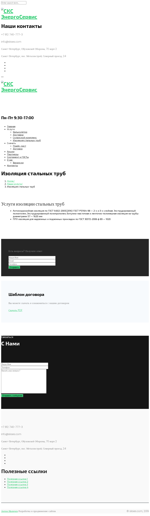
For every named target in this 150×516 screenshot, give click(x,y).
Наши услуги (14, 183)
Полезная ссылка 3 (17, 484)
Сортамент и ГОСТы (18, 157)
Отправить (14, 267)
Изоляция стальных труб (27, 140)
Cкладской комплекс (25, 137)
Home (10, 181)
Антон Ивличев (9, 511)
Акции (10, 151)
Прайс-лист (19, 145)
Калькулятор (20, 131)
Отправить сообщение (12, 395)
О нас (10, 159)
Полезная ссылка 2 (17, 481)
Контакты (12, 165)
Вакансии (18, 162)
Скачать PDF (15, 310)
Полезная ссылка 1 (17, 478)
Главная (11, 126)
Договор (18, 148)
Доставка (18, 134)
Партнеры (12, 154)
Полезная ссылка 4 (17, 487)
